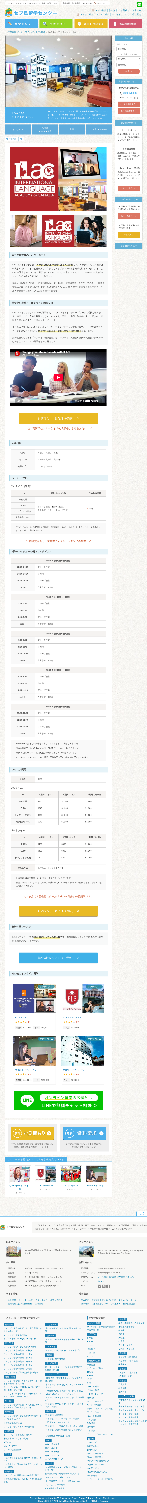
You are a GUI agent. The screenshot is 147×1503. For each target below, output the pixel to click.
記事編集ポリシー (100, 1303)
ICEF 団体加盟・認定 (54, 1488)
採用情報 (39, 1303)
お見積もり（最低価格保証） (56, 418)
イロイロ (91, 1353)
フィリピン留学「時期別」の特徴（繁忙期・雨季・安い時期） (22, 1388)
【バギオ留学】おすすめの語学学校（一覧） (63, 1329)
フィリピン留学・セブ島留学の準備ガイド (23, 1416)
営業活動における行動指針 (20, 1303)
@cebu (101, 1281)
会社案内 (136, 14)
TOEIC (90, 1372)
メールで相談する (127, 104)
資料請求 (113, 10)
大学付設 (91, 1430)
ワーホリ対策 (93, 1386)
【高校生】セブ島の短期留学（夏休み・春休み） (23, 1459)
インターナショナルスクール (100, 1434)
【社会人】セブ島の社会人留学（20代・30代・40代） (23, 1465)
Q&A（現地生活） (53, 1448)
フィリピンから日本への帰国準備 (19, 1427)
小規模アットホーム (96, 1464)
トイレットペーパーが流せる (100, 1479)
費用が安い (92, 1450)
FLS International (45, 1185)
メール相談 (100, 10)
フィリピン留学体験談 (55, 1359)
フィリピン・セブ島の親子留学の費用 (21, 1372)
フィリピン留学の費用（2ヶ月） (18, 1358)
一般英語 (12, 139)
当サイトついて (26, 1300)
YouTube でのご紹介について (58, 1477)
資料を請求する (127, 111)
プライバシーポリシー (128, 1300)
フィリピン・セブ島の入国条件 (18, 1435)
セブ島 (90, 1338)
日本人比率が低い (95, 1457)
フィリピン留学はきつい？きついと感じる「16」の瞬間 (64, 1405)
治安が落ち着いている (97, 1472)
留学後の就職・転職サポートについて (62, 1473)
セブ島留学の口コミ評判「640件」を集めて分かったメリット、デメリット (64, 1392)
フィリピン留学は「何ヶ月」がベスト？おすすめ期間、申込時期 (23, 1382)
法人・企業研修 (94, 1416)
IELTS (89, 1379)
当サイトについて (120, 14)
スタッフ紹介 (86, 14)
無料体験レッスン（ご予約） (56, 957)
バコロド (91, 1349)
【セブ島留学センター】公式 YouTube (62, 1481)
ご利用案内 (115, 1303)
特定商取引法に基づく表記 (104, 1300)
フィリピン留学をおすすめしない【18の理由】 (64, 1398)
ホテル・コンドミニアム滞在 (100, 1408)
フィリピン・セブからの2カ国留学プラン (64, 1350)
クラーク (91, 1345)
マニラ (90, 1356)
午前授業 (91, 1423)
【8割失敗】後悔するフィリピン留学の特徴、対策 (64, 1379)
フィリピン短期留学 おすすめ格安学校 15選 (64, 1340)
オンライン (17, 129)
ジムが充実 (92, 1475)
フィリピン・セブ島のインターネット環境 (64, 1426)
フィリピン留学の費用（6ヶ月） (18, 1365)
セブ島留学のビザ (12, 1419)
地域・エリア (122, 44)
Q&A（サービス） (53, 1455)
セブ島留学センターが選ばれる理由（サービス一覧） (64, 1468)
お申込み (136, 10)
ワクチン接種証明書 (13, 1449)
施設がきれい (93, 1446)
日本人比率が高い (95, 1453)
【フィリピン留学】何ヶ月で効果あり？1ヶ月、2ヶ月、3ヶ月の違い (22, 1395)
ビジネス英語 (93, 1390)
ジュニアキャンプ (95, 1401)
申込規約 (85, 1300)
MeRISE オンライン (96, 1185)
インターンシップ (95, 1394)
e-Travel (7, 1442)
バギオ (90, 1342)
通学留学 (91, 1427)
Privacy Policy (85, 1498)
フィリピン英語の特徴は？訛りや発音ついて (64, 1431)
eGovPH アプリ (11, 1446)
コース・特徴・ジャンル (126, 54)
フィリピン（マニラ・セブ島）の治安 (62, 1418)
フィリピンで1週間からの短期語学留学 (21, 1475)
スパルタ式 (92, 1442)
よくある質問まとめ (54, 1459)
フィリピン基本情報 (54, 1415)
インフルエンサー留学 (55, 1485)
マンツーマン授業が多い (98, 1461)
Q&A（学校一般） (53, 1451)
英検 (89, 1383)
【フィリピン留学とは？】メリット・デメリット (64, 1386)
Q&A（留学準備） (53, 1444)
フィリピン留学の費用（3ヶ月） (18, 1361)
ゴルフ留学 (92, 1419)
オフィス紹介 (102, 14)
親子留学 (91, 1397)
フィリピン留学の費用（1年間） (18, 1369)
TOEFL (90, 1375)
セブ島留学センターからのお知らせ (20, 1338)
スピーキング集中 (95, 1368)
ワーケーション (94, 1412)
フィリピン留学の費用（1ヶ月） (18, 1354)
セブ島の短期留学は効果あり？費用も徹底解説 (23, 1480)
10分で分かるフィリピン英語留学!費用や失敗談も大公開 (63, 1368)
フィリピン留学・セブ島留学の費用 (20, 1347)
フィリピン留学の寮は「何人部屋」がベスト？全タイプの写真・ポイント (23, 1406)
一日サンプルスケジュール (57, 1422)
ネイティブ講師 (94, 1405)
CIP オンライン (71, 1185)
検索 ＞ (128, 71)
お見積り (125, 10)
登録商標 (85, 1303)
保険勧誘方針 (129, 1303)
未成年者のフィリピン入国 (16, 1438)
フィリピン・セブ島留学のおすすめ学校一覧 (101, 1328)
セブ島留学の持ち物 (13, 1423)
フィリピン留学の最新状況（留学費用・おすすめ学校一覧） (23, 1329)
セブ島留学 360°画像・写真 (57, 1436)
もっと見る (127, 188)
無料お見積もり (127, 216)
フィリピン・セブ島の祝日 (16, 1335)
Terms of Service (103, 1498)
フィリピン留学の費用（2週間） (18, 1350)
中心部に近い (93, 1468)
